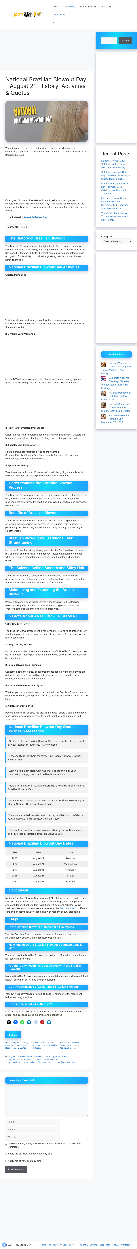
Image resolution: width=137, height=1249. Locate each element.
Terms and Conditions (86, 1245)
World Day (106, 6)
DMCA (116, 1245)
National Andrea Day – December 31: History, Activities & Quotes (69, 1045)
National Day (69, 6)
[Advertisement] (46, 51)
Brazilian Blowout (69, 908)
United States (58, 14)
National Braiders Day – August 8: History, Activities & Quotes (45, 1045)
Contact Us (126, 1245)
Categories (107, 236)
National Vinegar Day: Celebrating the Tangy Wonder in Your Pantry (113, 164)
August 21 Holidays (17, 1056)
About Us (53, 1245)
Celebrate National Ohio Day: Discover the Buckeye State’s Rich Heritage (115, 175)
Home (55, 6)
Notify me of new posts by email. (25, 1161)
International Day (88, 6)
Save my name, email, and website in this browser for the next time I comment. (45, 1145)
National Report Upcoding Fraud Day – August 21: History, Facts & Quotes (16, 1045)
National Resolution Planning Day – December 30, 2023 (115, 419)
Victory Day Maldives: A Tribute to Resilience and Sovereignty (114, 216)
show (23, 227)
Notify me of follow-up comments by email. (31, 1153)
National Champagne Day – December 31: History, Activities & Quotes (116, 407)
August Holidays (34, 1056)
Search (125, 40)
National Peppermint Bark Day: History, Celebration (116, 396)
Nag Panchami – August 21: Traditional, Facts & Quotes (33, 1059)
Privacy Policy (67, 1245)
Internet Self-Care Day (34, 217)
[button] (53, 23)
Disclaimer (105, 1245)
